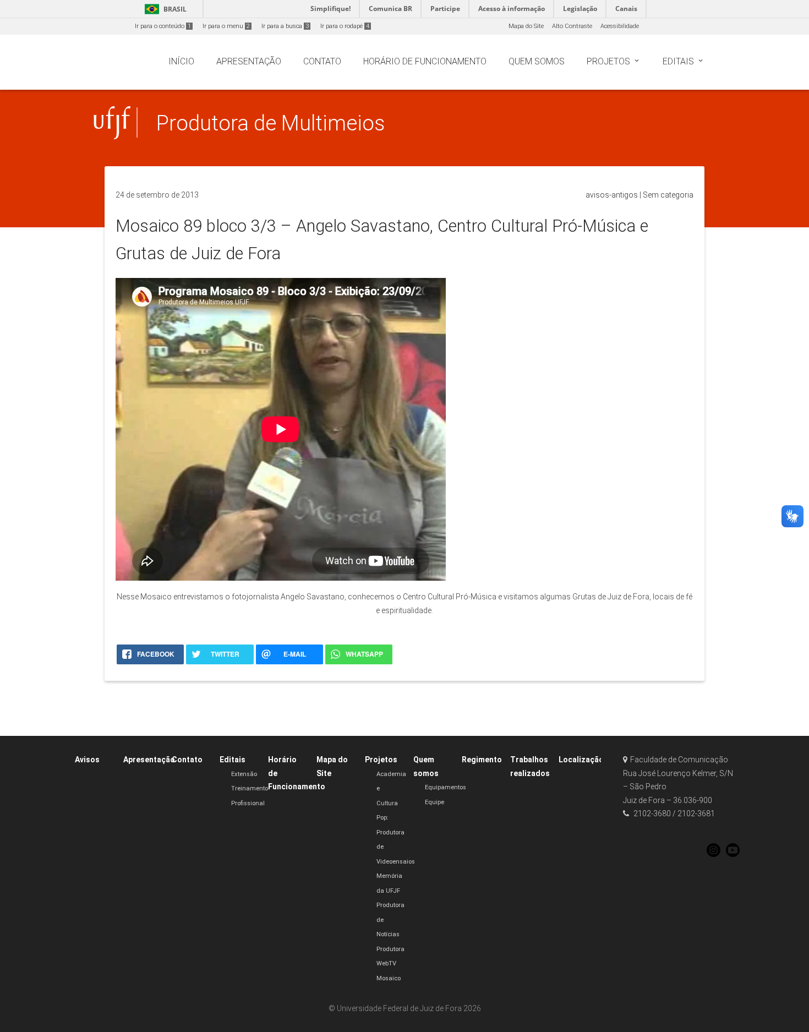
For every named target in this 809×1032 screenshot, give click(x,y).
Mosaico (388, 978)
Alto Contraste (572, 26)
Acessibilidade (619, 26)
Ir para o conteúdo (163, 26)
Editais (232, 759)
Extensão (244, 774)
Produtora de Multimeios (270, 123)
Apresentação (149, 759)
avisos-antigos (612, 194)
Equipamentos (445, 787)
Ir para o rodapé (344, 26)
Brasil (163, 9)
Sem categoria (668, 194)
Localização (581, 759)
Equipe (434, 802)
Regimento (482, 759)
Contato (187, 759)
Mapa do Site (526, 26)
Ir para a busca (285, 26)
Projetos (381, 759)
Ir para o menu (226, 26)
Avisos (87, 759)
